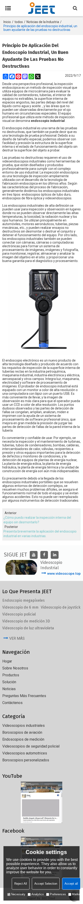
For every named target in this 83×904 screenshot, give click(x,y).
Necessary (18, 894)
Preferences (58, 894)
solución (9, 682)
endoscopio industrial (48, 121)
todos (19, 22)
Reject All (20, 883)
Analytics (37, 894)
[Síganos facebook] (44, 555)
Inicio (7, 22)
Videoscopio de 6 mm (20, 607)
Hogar (7, 661)
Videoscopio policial (19, 614)
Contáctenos (12, 703)
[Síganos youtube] (34, 555)
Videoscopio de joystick (60, 607)
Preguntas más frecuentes (24, 696)
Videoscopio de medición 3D (26, 621)
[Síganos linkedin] (55, 555)
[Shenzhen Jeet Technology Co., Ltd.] (41, 8)
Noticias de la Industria (43, 22)
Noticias (9, 689)
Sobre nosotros (15, 668)
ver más (17, 638)
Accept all (71, 883)
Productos (10, 675)
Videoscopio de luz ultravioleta (28, 628)
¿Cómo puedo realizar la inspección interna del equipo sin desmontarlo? (37, 520)
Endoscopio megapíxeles (23, 600)
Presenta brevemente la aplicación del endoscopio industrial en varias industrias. (40, 534)
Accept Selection (45, 883)
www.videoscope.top (64, 573)
